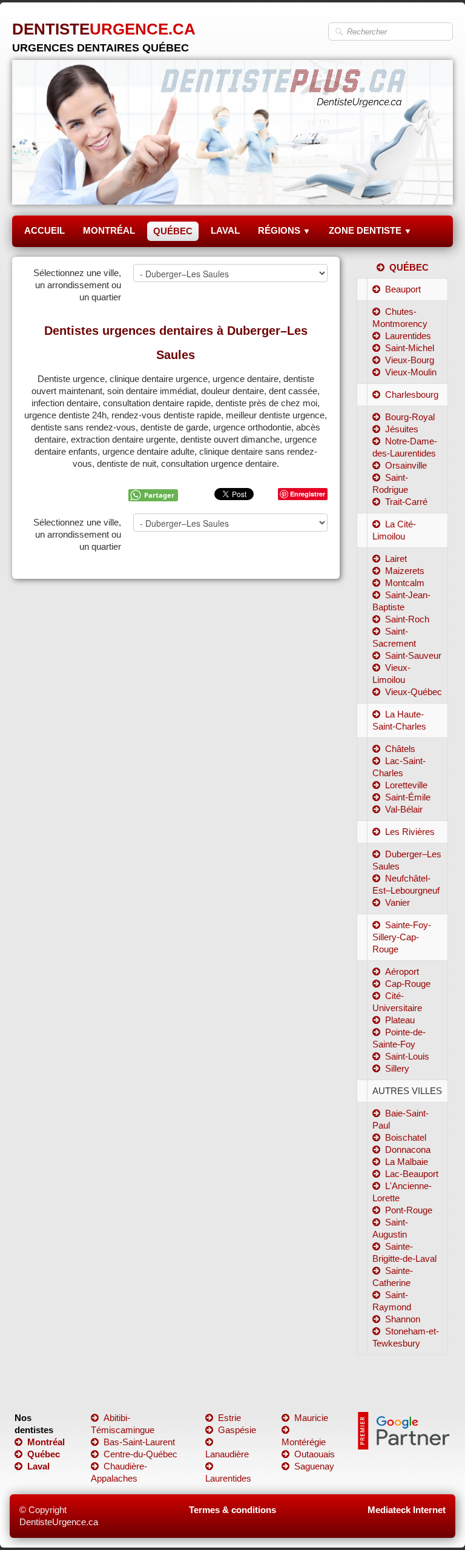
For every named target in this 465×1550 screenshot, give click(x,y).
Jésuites (401, 429)
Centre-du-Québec (140, 1454)
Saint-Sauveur (413, 655)
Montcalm (404, 583)
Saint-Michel (409, 348)
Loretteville (406, 785)
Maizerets (404, 571)
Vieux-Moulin (411, 372)
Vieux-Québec (413, 692)
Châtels (400, 749)
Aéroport (402, 971)
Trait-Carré (406, 501)
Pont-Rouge (408, 1210)
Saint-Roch (407, 619)
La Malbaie (406, 1161)
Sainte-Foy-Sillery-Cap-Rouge (401, 937)
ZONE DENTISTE (370, 230)
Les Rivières (410, 831)
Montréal (46, 1442)
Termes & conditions (232, 1510)
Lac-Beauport (411, 1174)
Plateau (400, 1020)
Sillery (397, 1068)
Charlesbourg (411, 394)
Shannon (402, 1319)
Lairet (396, 558)
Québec (43, 1454)
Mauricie (311, 1418)
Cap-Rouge (407, 983)
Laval (38, 1466)
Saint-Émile (407, 797)
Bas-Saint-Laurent (139, 1442)
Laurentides (408, 336)
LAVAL (225, 230)
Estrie (229, 1418)
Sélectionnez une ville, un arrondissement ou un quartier (77, 285)
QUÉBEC (173, 231)
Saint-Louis (407, 1056)
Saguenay (314, 1466)
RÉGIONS (284, 230)
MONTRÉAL (109, 230)
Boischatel (405, 1137)
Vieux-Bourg (409, 360)
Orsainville (406, 465)
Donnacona (407, 1149)
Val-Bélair (404, 809)
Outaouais (314, 1454)
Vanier (397, 902)
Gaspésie (237, 1430)
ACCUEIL (44, 230)
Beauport (403, 289)
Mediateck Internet (407, 1510)
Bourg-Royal (410, 417)
